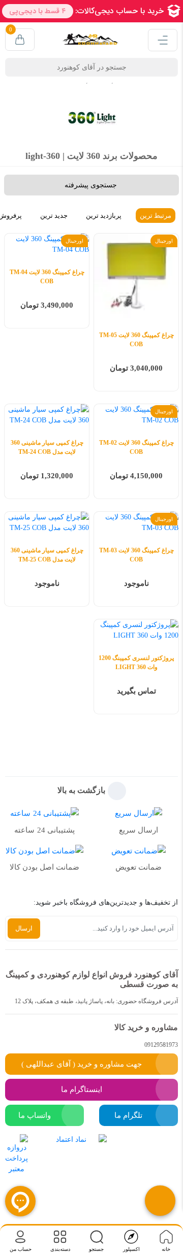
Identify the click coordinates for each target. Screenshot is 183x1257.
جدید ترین (54, 215)
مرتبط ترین (155, 215)
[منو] (162, 40)
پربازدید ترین (103, 215)
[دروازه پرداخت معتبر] (16, 1168)
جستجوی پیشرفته (91, 185)
